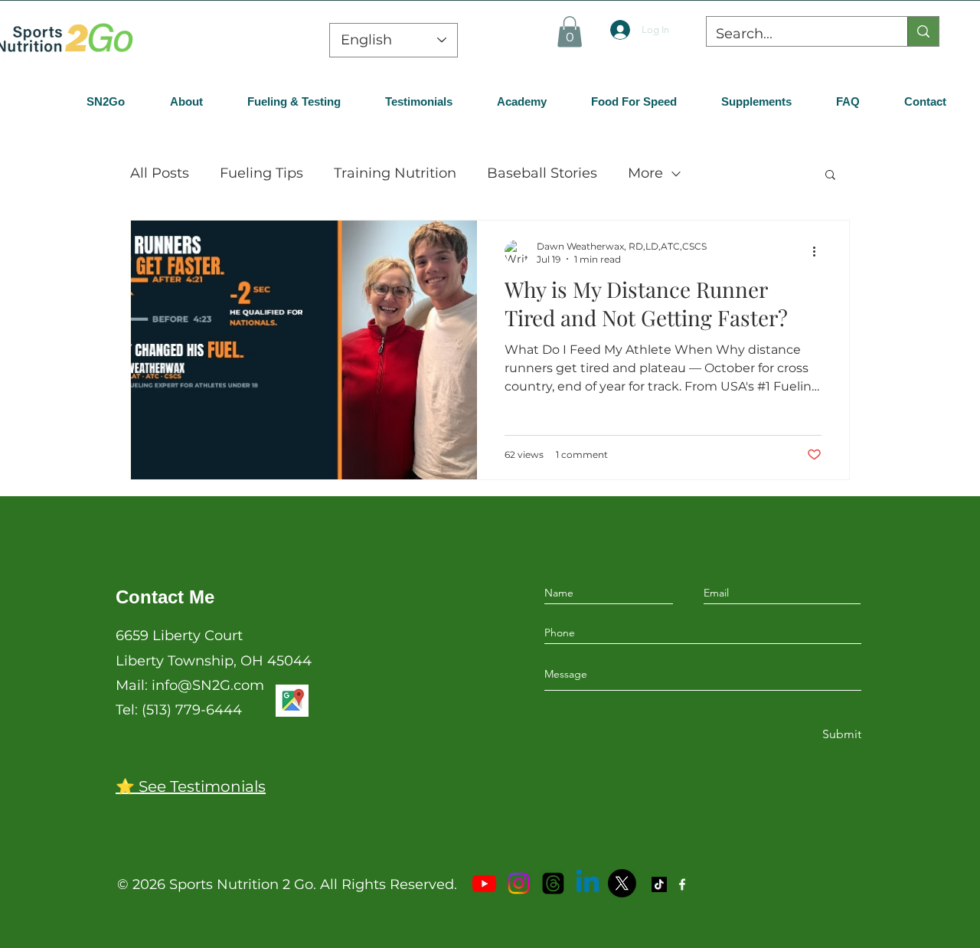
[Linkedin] (587, 883)
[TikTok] (659, 884)
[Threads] (553, 883)
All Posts (159, 173)
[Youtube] (484, 883)
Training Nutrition (395, 173)
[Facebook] (682, 884)
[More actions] (819, 252)
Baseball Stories (542, 173)
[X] (622, 883)
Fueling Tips (261, 173)
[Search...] (923, 31)
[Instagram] (519, 883)
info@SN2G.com (208, 685)
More (645, 173)
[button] (570, 31)
